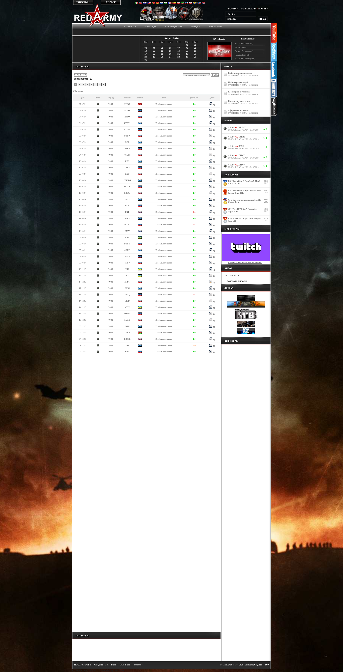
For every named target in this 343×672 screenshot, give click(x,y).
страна (140, 98)
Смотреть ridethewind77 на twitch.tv (245, 262)
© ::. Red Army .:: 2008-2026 (231, 665)
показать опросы (237, 281)
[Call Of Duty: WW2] (159, 20)
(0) (213, 105)
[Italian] (136, 3)
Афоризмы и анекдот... (239, 110)
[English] (203, 3)
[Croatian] (145, 3)
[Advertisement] (146, 66)
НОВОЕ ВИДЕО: (248, 39)
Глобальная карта (163, 104)
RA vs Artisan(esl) (242, 55)
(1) (213, 282)
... (95, 84)
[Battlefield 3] (184, 20)
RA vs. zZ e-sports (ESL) (245, 59)
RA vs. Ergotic (241, 47)
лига (164, 98)
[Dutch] (161, 3)
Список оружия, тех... (239, 101)
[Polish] (178, 3)
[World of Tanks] (196, 20)
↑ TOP (266, 665)
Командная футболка (239, 91)
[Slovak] (141, 3)
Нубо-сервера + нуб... (239, 82)
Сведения (258, 665)
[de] (157, 3)
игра (98, 98)
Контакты (249, 665)
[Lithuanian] (182, 3)
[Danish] (191, 3)
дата (83, 98)
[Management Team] (147, 20)
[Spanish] (174, 3)
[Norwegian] (199, 3)
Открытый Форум (237, 76)
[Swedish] (195, 3)
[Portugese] (153, 3)
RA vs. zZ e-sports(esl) (244, 43)
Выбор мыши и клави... (240, 73)
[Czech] (149, 3)
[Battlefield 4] (171, 20)
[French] (170, 3)
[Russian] (186, 3)
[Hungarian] (166, 3)
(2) (213, 270)
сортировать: (81, 78)
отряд (111, 98)
